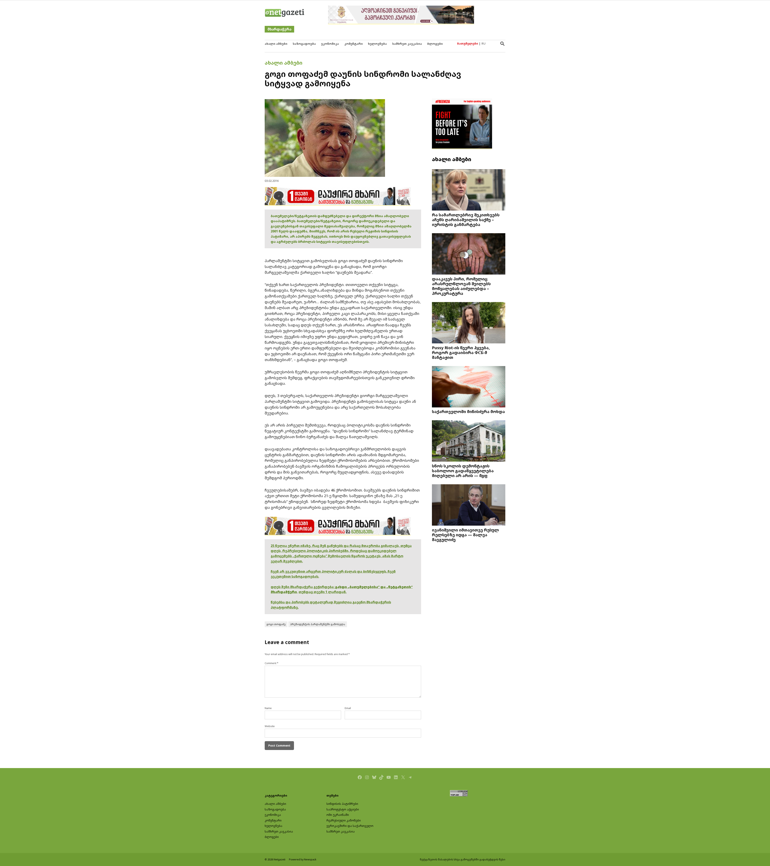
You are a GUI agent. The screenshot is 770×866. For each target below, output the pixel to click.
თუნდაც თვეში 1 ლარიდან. (322, 592)
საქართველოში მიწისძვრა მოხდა (468, 411)
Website (270, 726)
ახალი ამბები (276, 44)
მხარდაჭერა (279, 29)
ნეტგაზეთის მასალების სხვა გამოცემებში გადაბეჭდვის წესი (462, 859)
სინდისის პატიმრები (342, 804)
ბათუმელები (467, 43)
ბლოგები (435, 44)
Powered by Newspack (302, 859)
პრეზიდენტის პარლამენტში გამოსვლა (317, 624)
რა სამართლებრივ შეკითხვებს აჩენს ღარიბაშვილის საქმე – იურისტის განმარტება (465, 219)
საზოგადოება (304, 44)
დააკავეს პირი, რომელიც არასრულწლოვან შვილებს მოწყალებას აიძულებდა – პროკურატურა (461, 286)
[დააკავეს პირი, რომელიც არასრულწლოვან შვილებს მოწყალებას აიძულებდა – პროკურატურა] (468, 254)
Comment (271, 663)
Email (348, 708)
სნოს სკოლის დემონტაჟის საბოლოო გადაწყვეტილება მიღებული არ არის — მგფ (463, 470)
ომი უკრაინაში (337, 815)
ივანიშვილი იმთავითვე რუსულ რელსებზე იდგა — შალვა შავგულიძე (465, 534)
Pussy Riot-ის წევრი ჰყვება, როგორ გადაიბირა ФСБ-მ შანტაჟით (461, 352)
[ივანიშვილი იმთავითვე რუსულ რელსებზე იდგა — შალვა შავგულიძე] (468, 505)
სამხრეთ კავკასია (407, 44)
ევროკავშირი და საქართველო (349, 826)
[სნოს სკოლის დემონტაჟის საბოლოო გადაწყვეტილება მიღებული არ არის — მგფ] (468, 441)
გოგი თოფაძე (276, 624)
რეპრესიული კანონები (343, 820)
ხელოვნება (377, 44)
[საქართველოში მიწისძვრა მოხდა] (468, 387)
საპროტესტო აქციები (342, 809)
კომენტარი (353, 44)
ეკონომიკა (330, 44)
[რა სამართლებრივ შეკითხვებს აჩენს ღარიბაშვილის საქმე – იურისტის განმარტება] (468, 190)
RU (483, 43)
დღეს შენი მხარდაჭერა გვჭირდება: (303, 587)
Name (268, 708)
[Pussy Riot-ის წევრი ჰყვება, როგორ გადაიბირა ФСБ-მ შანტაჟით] (468, 323)
